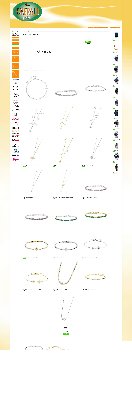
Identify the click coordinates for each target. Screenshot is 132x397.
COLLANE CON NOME (15, 52)
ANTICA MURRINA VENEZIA (14, 40)
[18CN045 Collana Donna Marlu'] (44, 62)
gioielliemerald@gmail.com (74, 388)
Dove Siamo (96, 27)
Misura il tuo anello (102, 27)
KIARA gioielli (13, 58)
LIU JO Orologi (14, 66)
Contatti (114, 27)
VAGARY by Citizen (14, 65)
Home (89, 27)
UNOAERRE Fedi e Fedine (71, 374)
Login (111, 27)
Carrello (107, 27)
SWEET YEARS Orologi (15, 76)
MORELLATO (13, 51)
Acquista (88, 41)
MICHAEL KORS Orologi (15, 64)
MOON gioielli (13, 53)
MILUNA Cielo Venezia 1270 (15, 37)
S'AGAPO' (13, 47)
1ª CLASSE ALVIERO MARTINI (14, 72)
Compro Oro (118, 27)
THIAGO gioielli (14, 57)
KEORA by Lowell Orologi (15, 75)
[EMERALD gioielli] (66, 14)
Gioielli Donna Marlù (29, 31)
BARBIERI (69, 375)
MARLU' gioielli (24, 31)
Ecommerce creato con (66, 390)
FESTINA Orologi (14, 74)
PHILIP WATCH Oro (14, 60)
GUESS (13, 71)
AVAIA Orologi (13, 67)
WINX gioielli (13, 59)
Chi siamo (92, 27)
